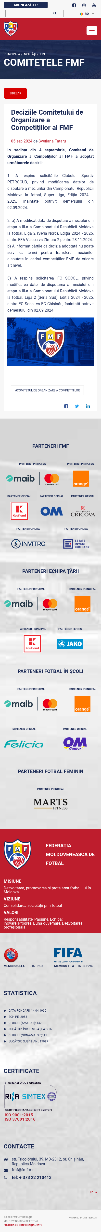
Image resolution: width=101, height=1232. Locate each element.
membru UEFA (14, 966)
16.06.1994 (85, 966)
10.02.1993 (35, 966)
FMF (42, 54)
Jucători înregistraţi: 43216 (31, 1029)
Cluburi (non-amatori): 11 (29, 1035)
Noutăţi (29, 54)
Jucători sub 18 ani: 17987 (29, 1041)
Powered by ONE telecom (83, 1217)
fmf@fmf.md (23, 1169)
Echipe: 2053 (19, 1017)
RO (87, 14)
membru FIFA (64, 966)
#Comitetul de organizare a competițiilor (47, 390)
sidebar (15, 93)
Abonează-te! (26, 5)
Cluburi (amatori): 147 (26, 1023)
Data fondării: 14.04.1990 (28, 1010)
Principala (12, 54)
